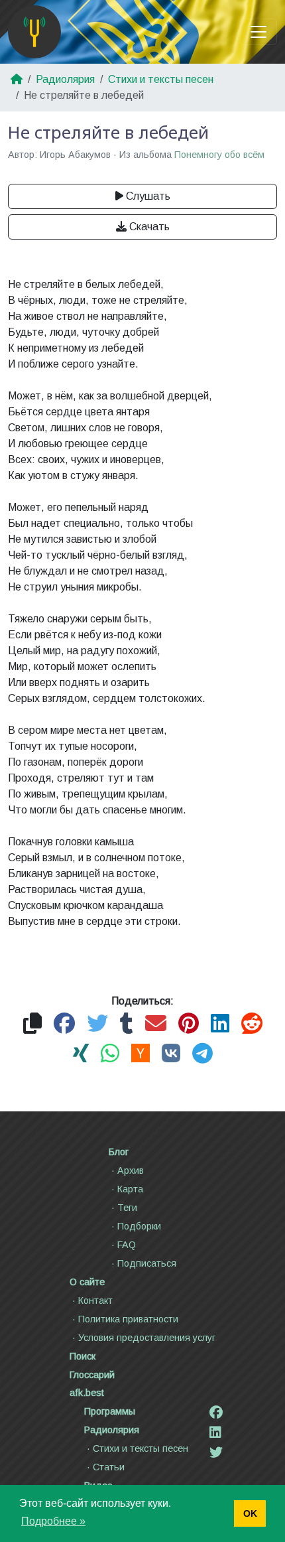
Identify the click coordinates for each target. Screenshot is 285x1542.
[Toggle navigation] (258, 32)
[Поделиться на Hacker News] (140, 1054)
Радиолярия (65, 79)
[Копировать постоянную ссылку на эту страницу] (32, 1024)
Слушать (148, 196)
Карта (130, 1189)
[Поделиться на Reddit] (251, 1024)
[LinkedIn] (215, 1432)
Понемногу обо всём (219, 154)
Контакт (95, 1300)
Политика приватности (128, 1319)
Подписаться (146, 1263)
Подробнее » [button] (53, 1521)
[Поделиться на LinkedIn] (220, 1024)
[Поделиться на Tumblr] (126, 1024)
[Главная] (34, 31)
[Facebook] (216, 1412)
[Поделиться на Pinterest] (188, 1024)
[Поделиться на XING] (81, 1054)
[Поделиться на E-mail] (155, 1024)
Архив (130, 1170)
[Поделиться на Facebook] (64, 1024)
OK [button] (250, 1513)
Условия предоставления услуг (146, 1337)
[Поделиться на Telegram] (202, 1054)
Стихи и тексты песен (160, 79)
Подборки (139, 1226)
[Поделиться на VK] (171, 1054)
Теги (127, 1207)
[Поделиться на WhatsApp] (110, 1054)
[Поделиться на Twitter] (97, 1024)
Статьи (109, 1467)
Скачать (149, 226)
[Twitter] (216, 1452)
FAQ (126, 1244)
